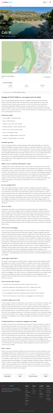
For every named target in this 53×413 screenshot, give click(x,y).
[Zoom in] (50, 43)
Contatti (40, 396)
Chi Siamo (41, 388)
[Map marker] (27, 57)
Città (33, 388)
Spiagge (34, 390)
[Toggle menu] (50, 2)
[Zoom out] (50, 45)
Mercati (33, 393)
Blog (40, 390)
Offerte (26, 404)
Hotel (26, 388)
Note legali (48, 388)
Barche (26, 398)
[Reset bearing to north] (50, 46)
